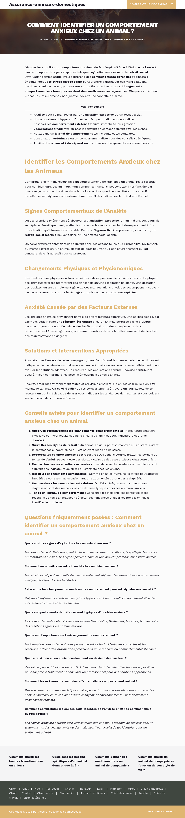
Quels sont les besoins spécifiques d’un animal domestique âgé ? (69, 761)
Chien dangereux (152, 788)
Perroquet (52, 788)
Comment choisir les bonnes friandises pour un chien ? (26, 761)
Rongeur (85, 788)
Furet (131, 788)
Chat (25, 788)
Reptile (143, 793)
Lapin (100, 788)
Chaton (26, 793)
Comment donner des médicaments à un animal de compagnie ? (112, 761)
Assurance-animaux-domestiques (47, 4)
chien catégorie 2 (35, 797)
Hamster (116, 788)
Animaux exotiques (93, 793)
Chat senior (67, 793)
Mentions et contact (162, 811)
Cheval (69, 788)
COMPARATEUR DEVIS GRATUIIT (151, 4)
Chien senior (45, 793)
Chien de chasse (121, 793)
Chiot (12, 793)
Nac (37, 788)
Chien (12, 788)
